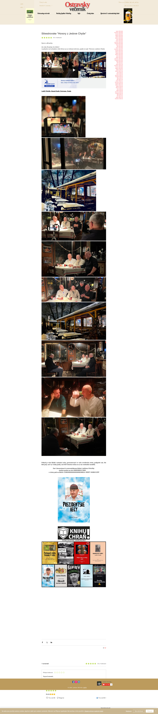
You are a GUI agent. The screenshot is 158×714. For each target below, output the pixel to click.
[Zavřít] (156, 711)
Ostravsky (77, 4)
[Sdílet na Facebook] (42, 642)
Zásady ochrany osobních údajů (94, 711)
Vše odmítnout (139, 711)
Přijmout (149, 711)
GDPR (84, 687)
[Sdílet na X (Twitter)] (47, 642)
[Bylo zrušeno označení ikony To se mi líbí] (47, 698)
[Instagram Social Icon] (76, 682)
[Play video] (74, 70)
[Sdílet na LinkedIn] (51, 642)
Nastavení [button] (129, 711)
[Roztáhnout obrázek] (63, 116)
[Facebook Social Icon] (73, 682)
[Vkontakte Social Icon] (79, 682)
